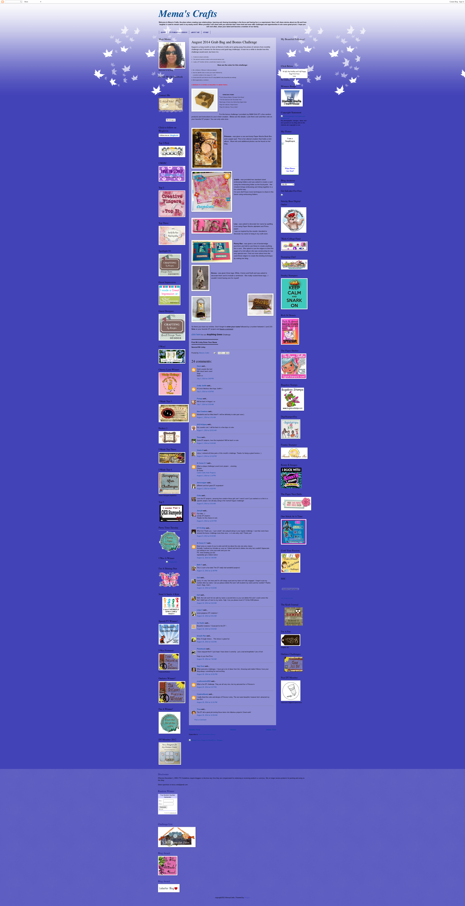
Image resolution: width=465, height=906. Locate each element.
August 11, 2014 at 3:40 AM (206, 558)
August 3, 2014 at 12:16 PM (207, 456)
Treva (199, 437)
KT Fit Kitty (201, 528)
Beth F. (199, 565)
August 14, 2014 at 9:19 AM (207, 588)
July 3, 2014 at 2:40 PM (205, 379)
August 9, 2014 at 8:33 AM (206, 536)
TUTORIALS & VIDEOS (178, 32)
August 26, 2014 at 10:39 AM (207, 715)
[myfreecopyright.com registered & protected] (293, 118)
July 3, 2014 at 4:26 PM (205, 391)
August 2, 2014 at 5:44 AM (206, 443)
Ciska (199, 495)
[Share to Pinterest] (228, 353)
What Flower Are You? (290, 169)
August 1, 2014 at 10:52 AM (207, 430)
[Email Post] (214, 353)
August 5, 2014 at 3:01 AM (206, 504)
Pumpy (199, 399)
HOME (163, 32)
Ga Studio (200, 623)
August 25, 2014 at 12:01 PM (207, 674)
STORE (206, 32)
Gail (198, 578)
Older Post (271, 729)
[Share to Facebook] (226, 353)
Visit (287, 598)
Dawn (199, 366)
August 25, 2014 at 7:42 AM (207, 659)
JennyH (199, 511)
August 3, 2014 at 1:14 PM (206, 476)
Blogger (247, 897)
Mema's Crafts (188, 13)
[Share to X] (223, 353)
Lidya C (200, 610)
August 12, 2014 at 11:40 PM (207, 571)
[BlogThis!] (221, 353)
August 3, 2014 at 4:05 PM (206, 489)
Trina (199, 709)
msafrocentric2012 (204, 681)
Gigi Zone (200, 666)
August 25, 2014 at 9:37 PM (207, 687)
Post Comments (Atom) (207, 734)
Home (233, 729)
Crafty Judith (201, 386)
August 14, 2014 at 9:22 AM (207, 603)
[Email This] (219, 353)
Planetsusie (201, 649)
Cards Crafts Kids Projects (206, 473)
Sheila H (200, 450)
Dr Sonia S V (202, 463)
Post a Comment (200, 720)
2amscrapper (202, 483)
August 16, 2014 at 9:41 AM (207, 616)
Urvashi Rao (201, 636)
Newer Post (194, 729)
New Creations (202, 411)
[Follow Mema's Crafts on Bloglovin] (169, 136)
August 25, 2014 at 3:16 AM (207, 642)
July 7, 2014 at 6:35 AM (205, 404)
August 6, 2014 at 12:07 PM (207, 521)
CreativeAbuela (202, 694)
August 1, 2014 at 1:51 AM (206, 417)
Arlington (171, 120)
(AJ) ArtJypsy (202, 424)
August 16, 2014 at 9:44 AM (207, 629)
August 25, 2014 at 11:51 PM (207, 702)
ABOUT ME (195, 32)
